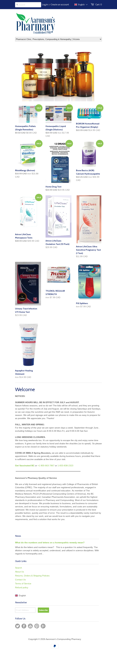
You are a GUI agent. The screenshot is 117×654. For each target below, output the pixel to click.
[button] (81, 4)
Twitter (17, 626)
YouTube (30, 626)
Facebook (23, 626)
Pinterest (36, 626)
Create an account (60, 4)
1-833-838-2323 (65, 465)
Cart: (98, 4)
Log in (45, 4)
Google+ (43, 626)
